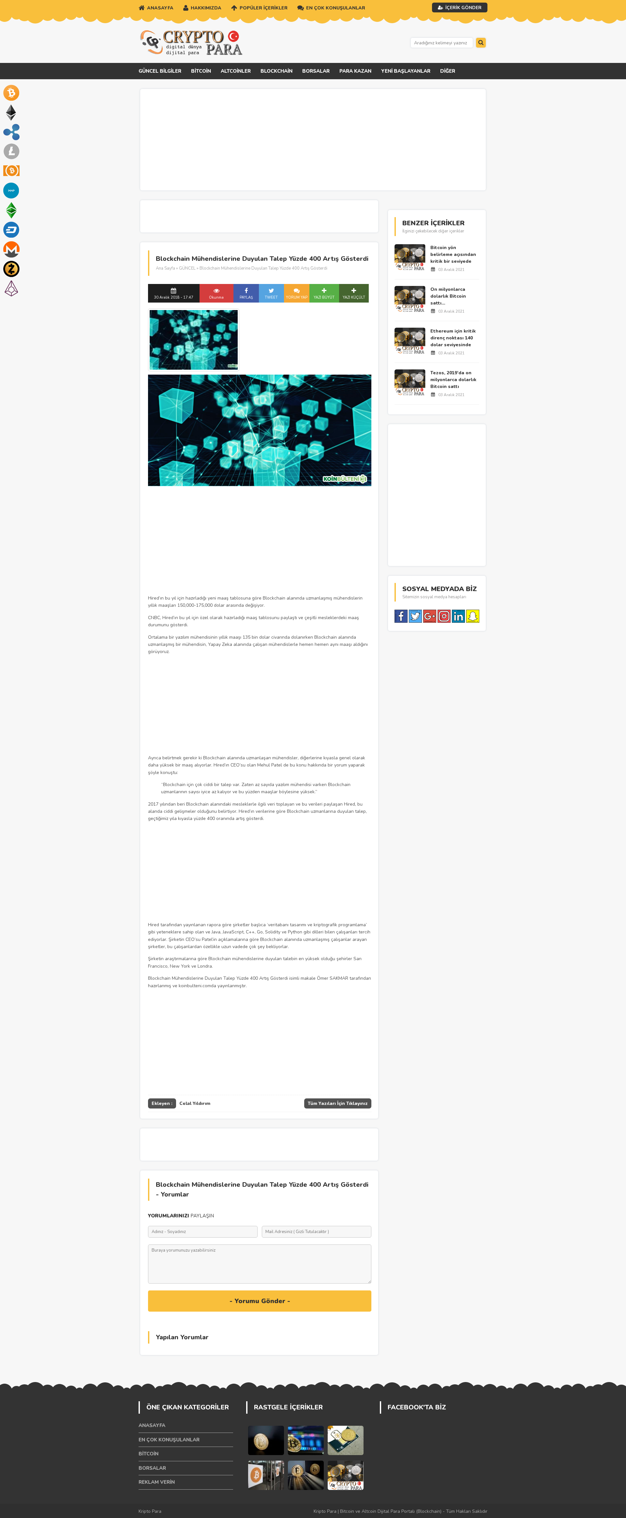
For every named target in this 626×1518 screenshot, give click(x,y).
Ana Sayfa (165, 268)
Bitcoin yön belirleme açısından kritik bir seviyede (453, 254)
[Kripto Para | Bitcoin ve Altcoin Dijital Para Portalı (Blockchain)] (191, 43)
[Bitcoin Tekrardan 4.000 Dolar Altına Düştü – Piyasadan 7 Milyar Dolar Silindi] (306, 1440)
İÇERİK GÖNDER (463, 8)
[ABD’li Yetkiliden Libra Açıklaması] (306, 1475)
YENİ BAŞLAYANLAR (405, 71)
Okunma (216, 297)
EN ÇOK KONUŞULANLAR (169, 1439)
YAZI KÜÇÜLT (354, 297)
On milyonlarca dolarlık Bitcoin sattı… (448, 296)
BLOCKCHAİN (276, 71)
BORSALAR (316, 71)
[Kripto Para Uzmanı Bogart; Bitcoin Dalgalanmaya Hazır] (266, 1440)
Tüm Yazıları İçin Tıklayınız (338, 1103)
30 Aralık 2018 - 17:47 (173, 297)
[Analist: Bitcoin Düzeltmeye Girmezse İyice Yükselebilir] (266, 1475)
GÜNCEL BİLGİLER (160, 71)
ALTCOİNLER (236, 71)
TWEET (271, 297)
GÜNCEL (187, 268)
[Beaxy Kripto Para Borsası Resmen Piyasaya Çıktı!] (346, 1440)
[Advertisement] (313, 140)
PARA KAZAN (355, 71)
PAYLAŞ (246, 297)
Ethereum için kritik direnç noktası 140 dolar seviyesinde (453, 338)
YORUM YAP (296, 297)
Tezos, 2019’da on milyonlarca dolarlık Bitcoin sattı (453, 380)
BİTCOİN (201, 71)
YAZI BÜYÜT (324, 297)
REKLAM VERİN (157, 1482)
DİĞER (447, 71)
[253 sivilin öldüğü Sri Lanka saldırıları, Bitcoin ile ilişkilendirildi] (346, 1475)
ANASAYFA (152, 1425)
